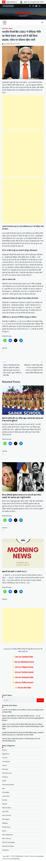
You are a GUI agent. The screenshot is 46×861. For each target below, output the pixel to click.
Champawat (6, 761)
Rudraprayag (6, 827)
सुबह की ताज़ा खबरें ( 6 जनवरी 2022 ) (14, 571)
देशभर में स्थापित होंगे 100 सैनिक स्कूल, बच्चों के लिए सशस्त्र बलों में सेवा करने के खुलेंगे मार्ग (22, 419)
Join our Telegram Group (24, 667)
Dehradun (5, 769)
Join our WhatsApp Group (24, 661)
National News (7, 28)
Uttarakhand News (8, 846)
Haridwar (5, 777)
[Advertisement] (23, 112)
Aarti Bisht (7, 44)
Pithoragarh (6, 819)
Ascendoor (40, 856)
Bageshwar (5, 754)
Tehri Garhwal (6, 838)
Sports (4, 831)
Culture (4, 765)
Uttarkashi (5, 850)
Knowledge (5, 792)
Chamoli (4, 757)
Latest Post (5, 796)
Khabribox (23, 12)
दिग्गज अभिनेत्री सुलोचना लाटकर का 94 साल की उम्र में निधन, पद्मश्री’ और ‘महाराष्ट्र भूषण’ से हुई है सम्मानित (22, 496)
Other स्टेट (5, 811)
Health (4, 781)
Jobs (3, 788)
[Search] (42, 22)
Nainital (4, 800)
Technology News (7, 834)
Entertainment (7, 773)
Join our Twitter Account (24, 682)
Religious (5, 823)
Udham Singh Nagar (8, 842)
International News (8, 784)
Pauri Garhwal (6, 815)
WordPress (16, 858)
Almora (4, 750)
